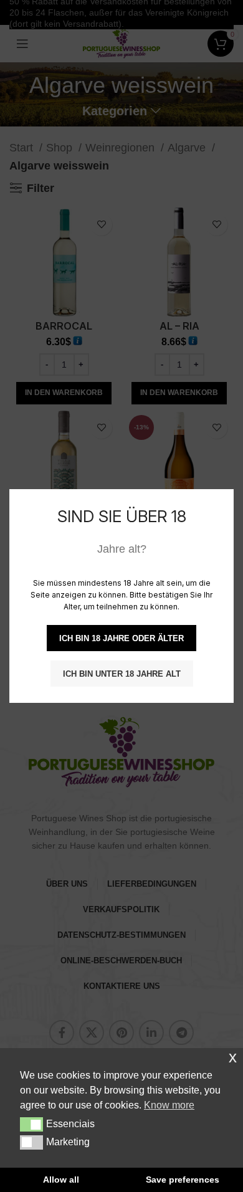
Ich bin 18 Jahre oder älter (121, 638)
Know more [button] (169, 1105)
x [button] (233, 1057)
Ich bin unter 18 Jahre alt (122, 674)
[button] (31, 1124)
